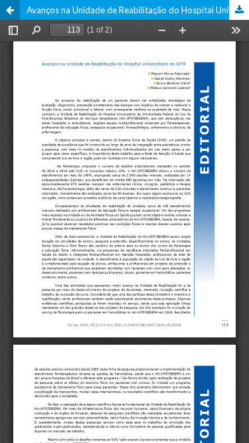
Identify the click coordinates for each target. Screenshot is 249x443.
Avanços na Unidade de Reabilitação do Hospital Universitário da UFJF (138, 10)
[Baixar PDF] (239, 10)
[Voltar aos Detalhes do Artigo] (10, 10)
